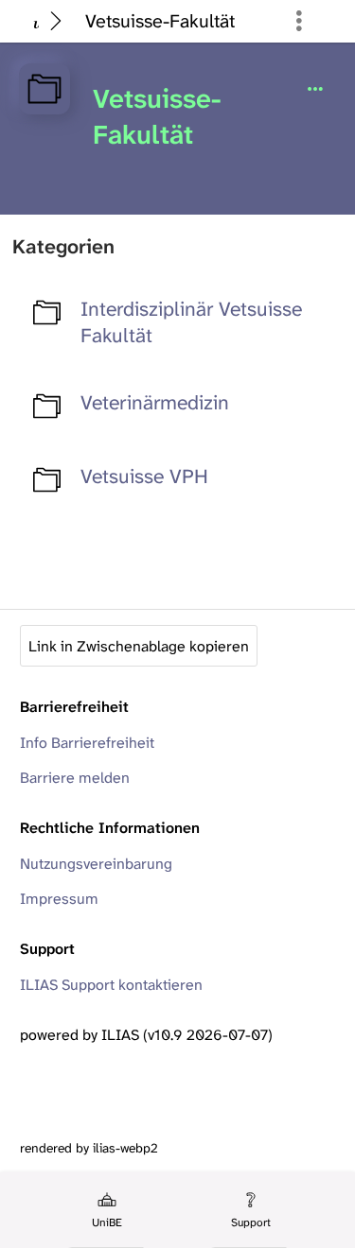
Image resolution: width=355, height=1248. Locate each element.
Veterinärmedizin (154, 403)
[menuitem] (106, 1210)
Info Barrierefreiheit (87, 743)
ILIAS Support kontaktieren (111, 985)
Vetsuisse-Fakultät (160, 21)
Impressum (59, 899)
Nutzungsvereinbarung (96, 864)
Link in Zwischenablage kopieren (138, 646)
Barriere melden (75, 778)
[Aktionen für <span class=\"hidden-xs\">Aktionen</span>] (315, 90)
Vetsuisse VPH (144, 476)
